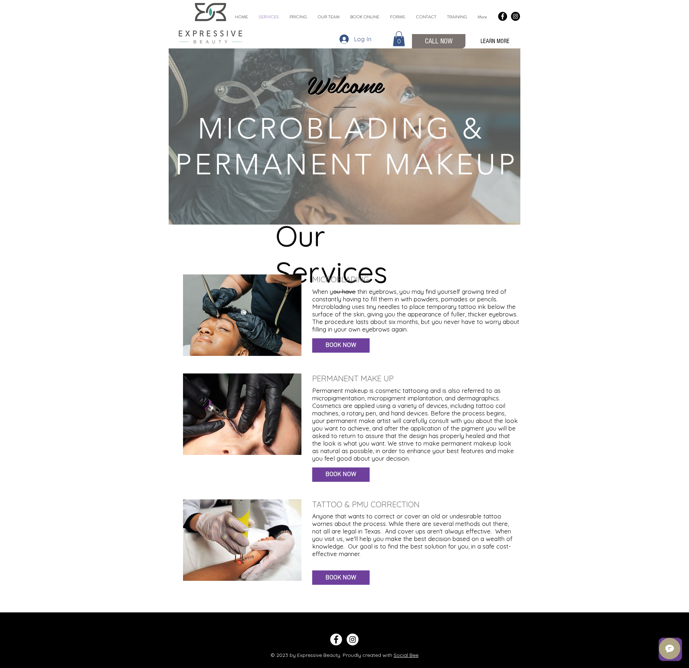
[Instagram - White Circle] (352, 639)
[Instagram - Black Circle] (515, 16)
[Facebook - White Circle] (336, 639)
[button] (399, 38)
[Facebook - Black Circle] (502, 16)
